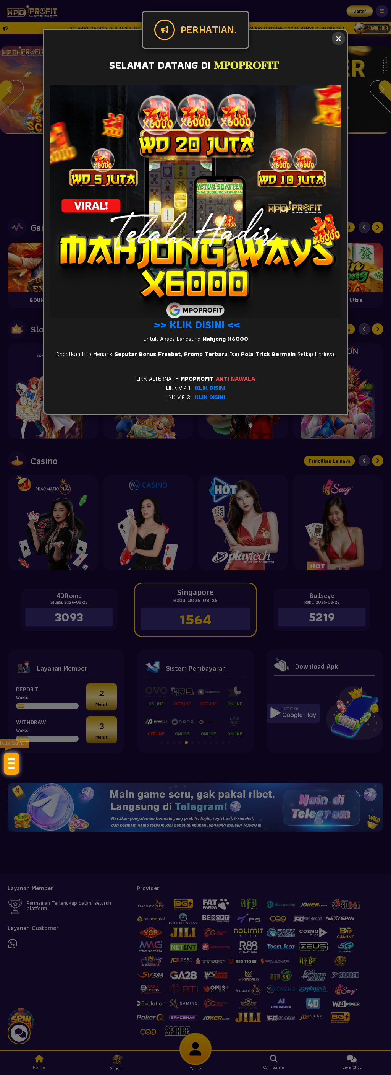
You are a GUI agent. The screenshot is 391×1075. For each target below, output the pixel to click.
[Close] (338, 38)
